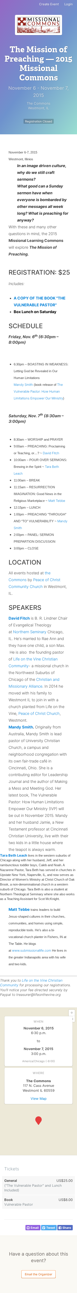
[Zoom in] (72, 1013)
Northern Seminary (29, 632)
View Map (39, 1098)
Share (66, 1227)
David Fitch (51, 453)
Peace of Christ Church (39, 713)
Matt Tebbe (56, 501)
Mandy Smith (23, 385)
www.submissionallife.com (31, 950)
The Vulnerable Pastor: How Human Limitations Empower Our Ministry (38, 391)
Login (68, 4)
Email (35, 1227)
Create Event (49, 4)
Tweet (50, 1227)
